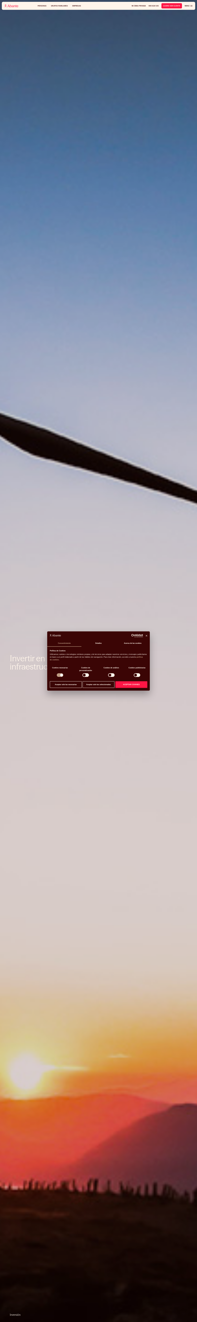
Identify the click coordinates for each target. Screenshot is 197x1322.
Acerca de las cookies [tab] (132, 643)
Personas (42, 6)
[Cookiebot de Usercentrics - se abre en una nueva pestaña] (133, 635)
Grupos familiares (59, 6)
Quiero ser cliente (171, 6)
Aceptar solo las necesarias (66, 685)
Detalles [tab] (98, 643)
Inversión (15, 1314)
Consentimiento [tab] (64, 643)
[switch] (85, 675)
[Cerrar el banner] (146, 636)
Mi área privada (139, 6)
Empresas (76, 6)
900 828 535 (154, 6)
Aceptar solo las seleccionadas (98, 685)
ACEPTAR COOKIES (131, 685)
